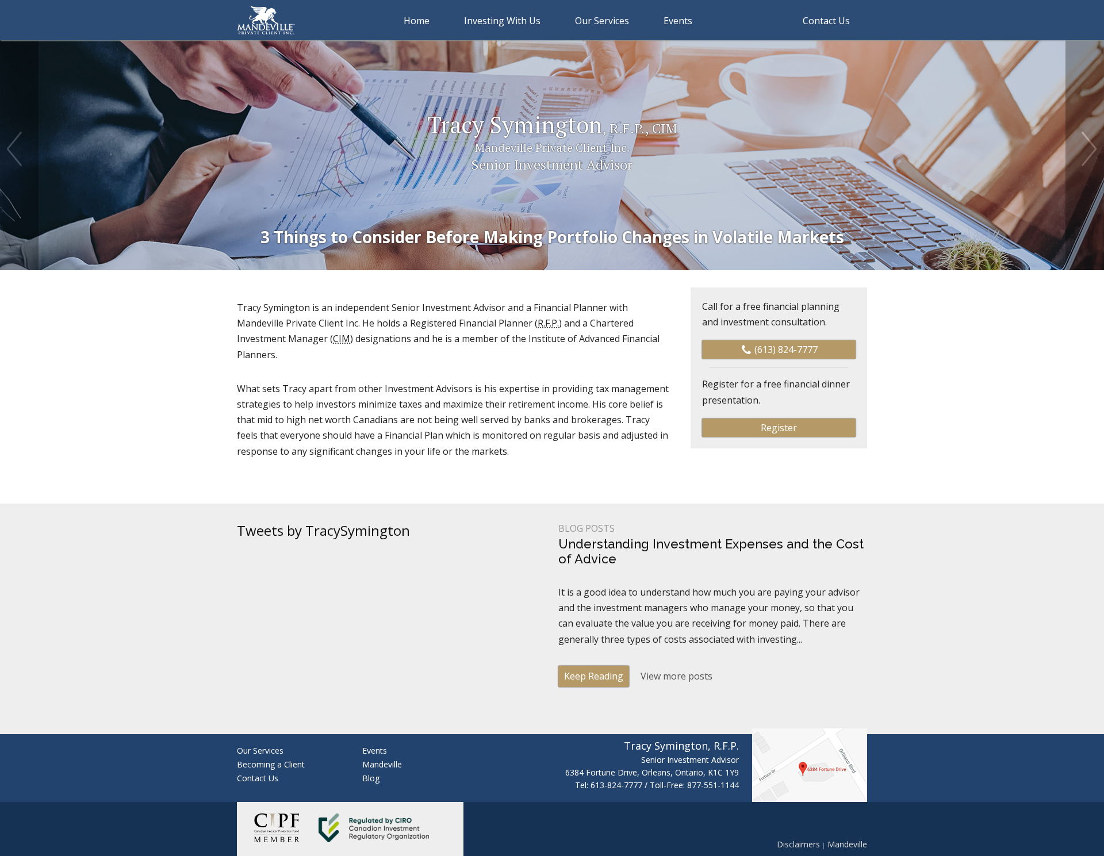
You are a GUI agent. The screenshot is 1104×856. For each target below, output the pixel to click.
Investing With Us (502, 20)
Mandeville (382, 764)
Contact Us (257, 778)
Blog (370, 778)
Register (779, 427)
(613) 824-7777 (785, 349)
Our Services (602, 20)
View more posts (676, 676)
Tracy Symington (552, 141)
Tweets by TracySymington (323, 530)
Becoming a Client (271, 764)
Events (374, 750)
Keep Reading (593, 676)
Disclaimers (798, 844)
